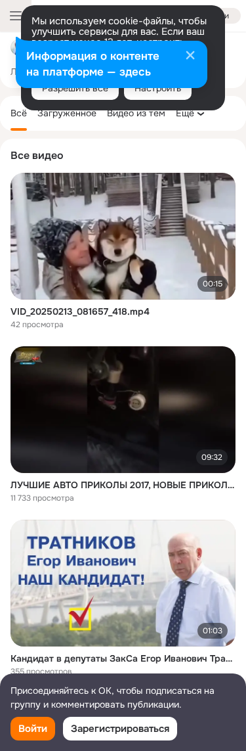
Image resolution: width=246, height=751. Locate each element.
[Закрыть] (190, 56)
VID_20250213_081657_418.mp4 (80, 311)
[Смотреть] (123, 236)
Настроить (157, 88)
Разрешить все (75, 88)
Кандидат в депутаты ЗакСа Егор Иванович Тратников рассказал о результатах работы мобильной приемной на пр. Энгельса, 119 (123, 658)
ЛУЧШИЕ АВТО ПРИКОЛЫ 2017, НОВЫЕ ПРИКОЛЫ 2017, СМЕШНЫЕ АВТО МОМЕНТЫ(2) (123, 485)
